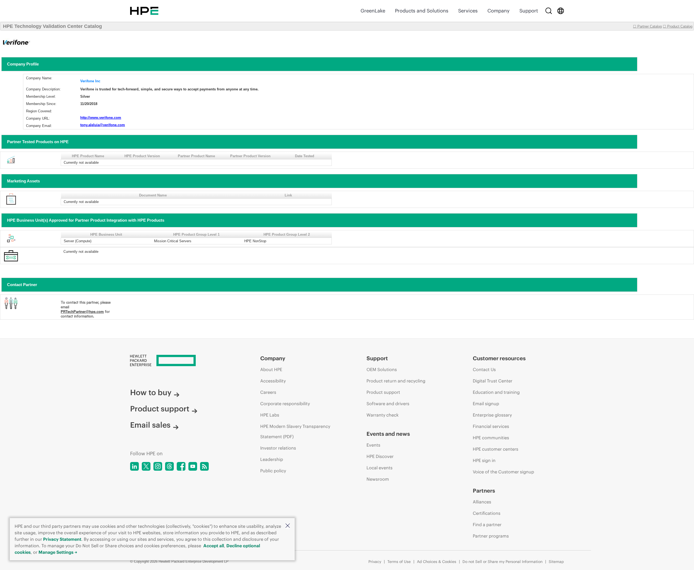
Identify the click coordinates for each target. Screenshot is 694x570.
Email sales (150, 425)
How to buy (150, 392)
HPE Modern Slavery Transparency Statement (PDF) (295, 431)
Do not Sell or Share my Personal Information (502, 561)
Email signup (486, 403)
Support (528, 11)
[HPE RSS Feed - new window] (204, 466)
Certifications (486, 513)
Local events (380, 467)
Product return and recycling (396, 381)
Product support (159, 409)
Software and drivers (388, 403)
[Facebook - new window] (181, 466)
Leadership (271, 459)
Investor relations (278, 448)
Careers (268, 392)
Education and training (496, 392)
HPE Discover (380, 456)
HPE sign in (484, 460)
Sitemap (556, 561)
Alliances (482, 502)
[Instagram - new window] (157, 466)
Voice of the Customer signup (503, 471)
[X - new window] (146, 466)
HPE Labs (269, 415)
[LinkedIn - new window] (134, 466)
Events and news (388, 433)
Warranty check (383, 415)
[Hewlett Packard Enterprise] (144, 11)
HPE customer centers (495, 449)
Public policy (273, 470)
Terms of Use (399, 561)
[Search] (548, 11)
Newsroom (378, 479)
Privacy (374, 561)
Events (373, 445)
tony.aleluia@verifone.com (102, 125)
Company (498, 11)
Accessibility (273, 381)
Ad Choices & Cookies (436, 561)
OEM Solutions (382, 369)
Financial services (491, 426)
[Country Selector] (560, 11)
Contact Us (484, 369)
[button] (287, 526)
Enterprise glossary (492, 415)
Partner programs (491, 536)
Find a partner (487, 524)
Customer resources (499, 358)
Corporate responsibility (285, 403)
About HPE (271, 369)
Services (468, 11)
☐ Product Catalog (677, 26)
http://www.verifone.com (100, 118)
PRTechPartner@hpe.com (82, 312)
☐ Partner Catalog (647, 26)
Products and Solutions (421, 11)
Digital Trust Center (492, 381)
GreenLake (373, 11)
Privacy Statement (62, 539)
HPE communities (491, 437)
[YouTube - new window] (192, 466)
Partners (484, 490)
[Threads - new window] (169, 466)
